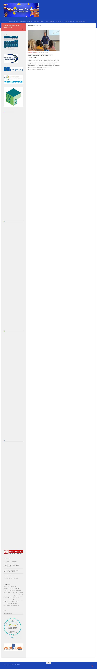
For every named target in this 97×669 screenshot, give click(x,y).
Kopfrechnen (8, 595)
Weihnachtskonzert (7, 605)
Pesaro (12, 597)
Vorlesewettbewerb (12, 603)
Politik (14, 597)
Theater (6, 601)
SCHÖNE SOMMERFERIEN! (11, 562)
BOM (13, 588)
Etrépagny (17, 590)
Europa (20, 590)
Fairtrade (30, 52)
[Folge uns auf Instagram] (22, 29)
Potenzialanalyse (18, 597)
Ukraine (19, 601)
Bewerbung (5, 588)
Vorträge (35, 52)
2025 (6, 48)
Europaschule (8, 592)
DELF (17, 588)
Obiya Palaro (8, 597)
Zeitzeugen (17, 605)
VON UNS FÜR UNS (9, 575)
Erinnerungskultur (12, 590)
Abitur (5, 586)
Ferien (21, 592)
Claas (15, 588)
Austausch (11, 586)
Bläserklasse (10, 588)
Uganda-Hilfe (14, 601)
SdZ (14, 599)
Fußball (13, 594)
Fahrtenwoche (16, 592)
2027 (16, 48)
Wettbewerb (13, 605)
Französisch (9, 594)
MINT (4, 597)
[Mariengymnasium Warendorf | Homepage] (21, 10)
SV (4, 601)
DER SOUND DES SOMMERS (11, 578)
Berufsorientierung (17, 586)
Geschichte (17, 594)
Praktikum (5, 599)
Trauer (9, 601)
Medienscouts (20, 595)
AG (6, 586)
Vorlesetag (5, 603)
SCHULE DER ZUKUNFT (81, 21)
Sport (17, 599)
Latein (16, 596)
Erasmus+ (6, 590)
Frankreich (5, 594)
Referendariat (10, 599)
